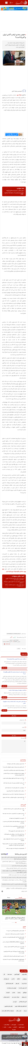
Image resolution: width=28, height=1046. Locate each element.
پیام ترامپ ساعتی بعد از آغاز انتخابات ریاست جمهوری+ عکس (14, 702)
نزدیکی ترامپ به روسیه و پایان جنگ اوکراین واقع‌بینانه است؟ (14, 672)
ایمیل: (23, 727)
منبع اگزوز (25, 992)
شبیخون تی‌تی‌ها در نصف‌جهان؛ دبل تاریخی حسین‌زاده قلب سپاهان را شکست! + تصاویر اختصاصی (15, 919)
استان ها (14, 1029)
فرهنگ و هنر (6, 1024)
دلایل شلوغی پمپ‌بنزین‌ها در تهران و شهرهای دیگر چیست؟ (13, 767)
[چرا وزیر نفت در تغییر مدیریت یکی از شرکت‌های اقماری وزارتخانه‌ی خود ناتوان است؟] (24, 1037)
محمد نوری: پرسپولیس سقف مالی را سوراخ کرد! (15, 763)
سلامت (5, 1027)
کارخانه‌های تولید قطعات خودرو (21, 1006)
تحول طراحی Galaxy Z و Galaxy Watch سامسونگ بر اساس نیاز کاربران (13, 942)
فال (4, 974)
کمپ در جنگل (18, 1010)
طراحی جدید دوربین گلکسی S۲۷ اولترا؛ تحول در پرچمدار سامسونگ (14, 947)
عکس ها (20, 897)
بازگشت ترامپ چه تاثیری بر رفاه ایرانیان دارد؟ (16, 659)
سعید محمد (9, 974)
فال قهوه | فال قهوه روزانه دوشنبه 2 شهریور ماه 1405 (11, 1043)
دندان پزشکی (24, 997)
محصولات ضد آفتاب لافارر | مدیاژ (8, 1010)
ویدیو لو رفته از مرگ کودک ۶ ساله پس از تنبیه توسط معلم (13, 794)
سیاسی (11, 640)
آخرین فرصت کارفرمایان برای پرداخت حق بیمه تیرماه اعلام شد (13, 783)
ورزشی (10, 1027)
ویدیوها (8, 897)
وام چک (19, 992)
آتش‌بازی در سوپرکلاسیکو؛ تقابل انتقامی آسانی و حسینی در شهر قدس (13, 822)
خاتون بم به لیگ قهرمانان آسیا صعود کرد (16, 818)
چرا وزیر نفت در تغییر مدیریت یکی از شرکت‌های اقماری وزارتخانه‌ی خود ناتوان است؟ (12, 1037)
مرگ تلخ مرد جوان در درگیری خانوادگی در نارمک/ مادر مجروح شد (14, 585)
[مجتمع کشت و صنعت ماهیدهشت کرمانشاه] (14, 8)
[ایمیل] (7, 644)
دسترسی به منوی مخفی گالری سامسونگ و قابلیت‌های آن (14, 956)
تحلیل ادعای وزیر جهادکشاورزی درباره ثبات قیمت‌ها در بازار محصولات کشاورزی (13, 827)
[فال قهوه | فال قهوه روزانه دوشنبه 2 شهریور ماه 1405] (25, 1044)
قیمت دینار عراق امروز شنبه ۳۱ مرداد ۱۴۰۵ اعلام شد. (12, 134)
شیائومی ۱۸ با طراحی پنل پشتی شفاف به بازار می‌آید (14, 934)
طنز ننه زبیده (24, 983)
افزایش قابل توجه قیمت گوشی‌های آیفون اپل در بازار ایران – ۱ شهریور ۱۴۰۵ (13, 938)
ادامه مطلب (4, 667)
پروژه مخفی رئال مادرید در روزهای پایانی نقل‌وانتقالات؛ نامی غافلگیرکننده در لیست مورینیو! (14, 835)
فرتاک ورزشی (24, 974)
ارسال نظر (14, 735)
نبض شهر (17, 983)
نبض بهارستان (6, 978)
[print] (5, 644)
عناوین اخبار (13, 1024)
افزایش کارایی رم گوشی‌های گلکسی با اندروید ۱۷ (15, 930)
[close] (26, 1034)
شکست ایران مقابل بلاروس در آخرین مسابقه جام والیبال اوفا (14, 809)
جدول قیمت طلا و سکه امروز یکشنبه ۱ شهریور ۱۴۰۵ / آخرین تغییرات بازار (14, 579)
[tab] (20, 897)
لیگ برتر (13, 978)
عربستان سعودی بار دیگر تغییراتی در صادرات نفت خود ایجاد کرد (13, 814)
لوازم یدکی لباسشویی (8, 1006)
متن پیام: (23, 738)
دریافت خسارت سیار (15, 997)
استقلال (18, 978)
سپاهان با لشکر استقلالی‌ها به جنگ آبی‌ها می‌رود (15, 791)
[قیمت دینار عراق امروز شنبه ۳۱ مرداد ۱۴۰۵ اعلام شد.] (20, 134)
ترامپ (18, 648)
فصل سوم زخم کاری (9, 983)
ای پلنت (25, 1010)
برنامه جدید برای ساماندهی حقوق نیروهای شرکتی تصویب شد (13, 779)
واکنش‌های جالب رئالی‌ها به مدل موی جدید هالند (15, 848)
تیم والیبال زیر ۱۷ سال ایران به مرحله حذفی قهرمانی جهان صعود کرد (13, 839)
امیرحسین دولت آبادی (17, 91)
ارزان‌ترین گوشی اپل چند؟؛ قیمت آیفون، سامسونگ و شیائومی (13, 582)
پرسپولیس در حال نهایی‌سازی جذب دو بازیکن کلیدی (14, 787)
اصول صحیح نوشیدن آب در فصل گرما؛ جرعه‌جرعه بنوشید (13, 193)
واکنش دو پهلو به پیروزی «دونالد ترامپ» (17, 690)
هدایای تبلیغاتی (6, 997)
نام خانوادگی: (22, 720)
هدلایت (13, 992)
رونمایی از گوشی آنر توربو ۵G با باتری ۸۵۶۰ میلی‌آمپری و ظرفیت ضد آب (14, 952)
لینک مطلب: (23, 633)
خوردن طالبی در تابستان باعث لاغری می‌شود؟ (14, 190)
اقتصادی (15, 1027)
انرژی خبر (15, 1001)
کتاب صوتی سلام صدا (23, 988)
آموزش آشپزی (16, 974)
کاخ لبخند (8, 992)
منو (12, 2)
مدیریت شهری (22, 1027)
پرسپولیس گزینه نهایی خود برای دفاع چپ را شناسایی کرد (14, 770)
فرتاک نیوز (19, 95)
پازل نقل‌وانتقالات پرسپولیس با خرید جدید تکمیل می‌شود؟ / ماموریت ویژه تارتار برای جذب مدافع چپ (13, 844)
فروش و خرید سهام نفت (11, 988)
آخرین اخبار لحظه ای (23, 1001)
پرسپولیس (25, 978)
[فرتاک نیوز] (21, 4)
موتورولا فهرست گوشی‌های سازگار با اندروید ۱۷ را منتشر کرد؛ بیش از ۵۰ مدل (13, 960)
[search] (6, 3)
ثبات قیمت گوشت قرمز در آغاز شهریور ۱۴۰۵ (16, 831)
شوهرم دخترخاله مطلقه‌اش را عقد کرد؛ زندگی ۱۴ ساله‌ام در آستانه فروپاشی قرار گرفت (13, 774)
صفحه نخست (21, 1024)
